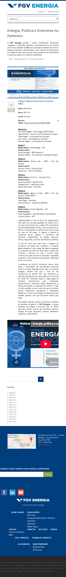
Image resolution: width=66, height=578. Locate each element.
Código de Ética (53, 12)
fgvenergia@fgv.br (44, 445)
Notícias (43, 529)
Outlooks (31, 523)
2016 (11, 417)
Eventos (31, 529)
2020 (11, 407)
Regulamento (39, 547)
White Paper (32, 526)
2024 (11, 397)
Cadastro (41, 12)
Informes (31, 515)
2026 (11, 393)
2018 (11, 412)
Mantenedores (40, 544)
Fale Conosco (22, 537)
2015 (11, 419)
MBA (11, 535)
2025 (11, 395)
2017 (11, 414)
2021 (11, 405)
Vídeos (54, 529)
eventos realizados (35, 59)
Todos (11, 59)
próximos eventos (20, 59)
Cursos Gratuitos (16, 532)
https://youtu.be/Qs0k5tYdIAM (37, 123)
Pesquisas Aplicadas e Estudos (41, 518)
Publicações (33, 512)
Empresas (37, 549)
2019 (11, 409)
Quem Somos (17, 512)
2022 (11, 402)
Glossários (24, 544)
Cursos (12, 529)
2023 (11, 400)
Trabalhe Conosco (41, 537)
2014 (11, 421)
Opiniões (31, 521)
